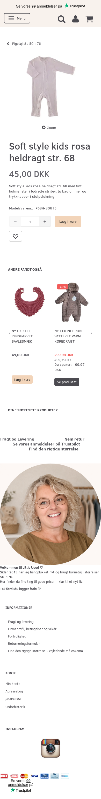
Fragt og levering (20, 621)
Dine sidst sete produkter (33, 409)
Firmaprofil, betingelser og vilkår (32, 629)
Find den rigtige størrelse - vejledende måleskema (45, 650)
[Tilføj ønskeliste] (15, 236)
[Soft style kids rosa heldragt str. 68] (50, 86)
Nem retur (74, 439)
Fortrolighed (17, 636)
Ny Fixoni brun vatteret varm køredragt (68, 336)
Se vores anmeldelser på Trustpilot (46, 444)
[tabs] (61, 18)
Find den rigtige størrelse (53, 448)
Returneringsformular (24, 643)
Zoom (51, 127)
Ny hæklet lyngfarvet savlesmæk (22, 336)
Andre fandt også (25, 269)
